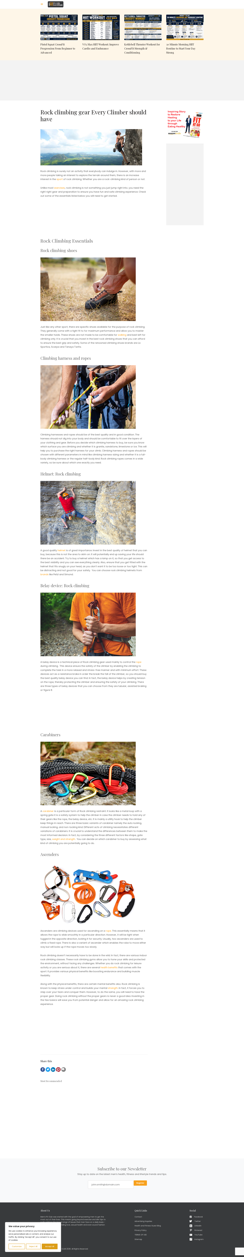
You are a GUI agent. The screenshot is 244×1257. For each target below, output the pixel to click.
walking (122, 334)
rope (138, 662)
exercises (59, 187)
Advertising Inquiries (143, 1221)
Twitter (197, 1221)
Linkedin (197, 1225)
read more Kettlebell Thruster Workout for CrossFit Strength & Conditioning (143, 35)
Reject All (33, 1246)
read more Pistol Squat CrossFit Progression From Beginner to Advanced (59, 35)
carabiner (48, 811)
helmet (61, 550)
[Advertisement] (122, 80)
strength (113, 988)
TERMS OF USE (141, 1234)
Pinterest (198, 1230)
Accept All (49, 1246)
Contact (138, 1216)
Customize (17, 1246)
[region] (33, 1237)
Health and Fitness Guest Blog (148, 1225)
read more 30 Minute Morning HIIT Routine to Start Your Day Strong (185, 35)
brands (44, 574)
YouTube (198, 1234)
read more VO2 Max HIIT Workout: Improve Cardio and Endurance (101, 35)
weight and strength (63, 839)
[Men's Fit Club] (55, 4)
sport (59, 179)
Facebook (198, 1216)
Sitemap (138, 1239)
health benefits (109, 967)
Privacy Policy (141, 1230)
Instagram (199, 1239)
